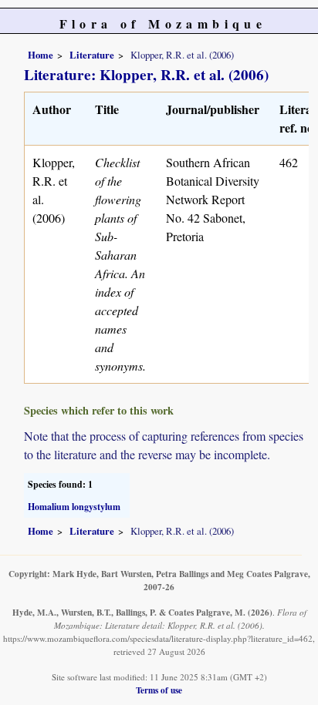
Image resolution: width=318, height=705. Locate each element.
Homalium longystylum (74, 506)
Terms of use (159, 690)
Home (40, 55)
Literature (91, 55)
